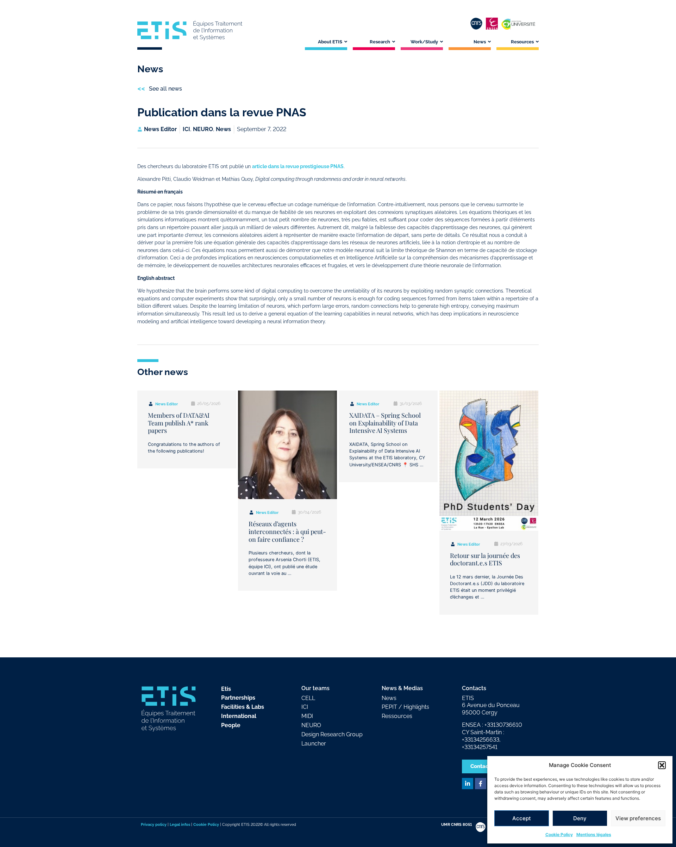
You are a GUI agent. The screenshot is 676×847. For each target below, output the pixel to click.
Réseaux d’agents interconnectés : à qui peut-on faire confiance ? (287, 531)
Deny (580, 818)
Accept (521, 818)
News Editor (166, 404)
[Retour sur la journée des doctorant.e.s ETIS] (488, 461)
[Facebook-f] (480, 783)
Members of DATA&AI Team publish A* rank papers (178, 423)
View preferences (638, 818)
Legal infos (180, 824)
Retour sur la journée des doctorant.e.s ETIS (485, 559)
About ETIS (330, 41)
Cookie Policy (559, 834)
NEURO (203, 129)
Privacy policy (154, 824)
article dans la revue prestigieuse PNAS (298, 166)
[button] (661, 765)
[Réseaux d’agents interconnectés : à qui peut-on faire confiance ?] (287, 445)
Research (380, 41)
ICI (186, 129)
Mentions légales (593, 834)
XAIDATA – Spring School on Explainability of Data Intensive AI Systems (385, 423)
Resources (522, 41)
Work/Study (424, 41)
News (480, 41)
